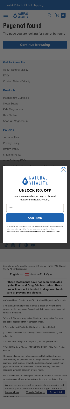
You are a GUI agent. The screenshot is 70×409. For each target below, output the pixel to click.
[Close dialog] (63, 169)
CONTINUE (35, 217)
